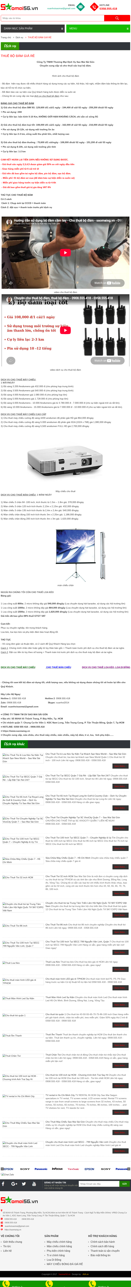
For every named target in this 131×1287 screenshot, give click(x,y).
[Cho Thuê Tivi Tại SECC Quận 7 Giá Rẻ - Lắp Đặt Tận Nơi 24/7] (23, 778)
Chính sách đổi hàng (102, 1246)
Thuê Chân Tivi (53, 1054)
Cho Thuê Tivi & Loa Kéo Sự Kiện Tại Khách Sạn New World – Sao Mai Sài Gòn (86, 754)
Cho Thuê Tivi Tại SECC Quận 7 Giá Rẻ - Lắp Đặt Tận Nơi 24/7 (78, 775)
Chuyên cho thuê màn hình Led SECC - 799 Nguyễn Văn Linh (77, 1142)
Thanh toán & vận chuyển (105, 1250)
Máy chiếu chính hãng (59, 1241)
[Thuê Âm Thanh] (23, 1036)
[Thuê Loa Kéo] (23, 963)
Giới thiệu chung (12, 1241)
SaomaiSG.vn (64, 1274)
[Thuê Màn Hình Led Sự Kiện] (23, 998)
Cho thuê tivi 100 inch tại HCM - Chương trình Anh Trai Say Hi (77, 1075)
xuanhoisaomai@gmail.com (61, 8)
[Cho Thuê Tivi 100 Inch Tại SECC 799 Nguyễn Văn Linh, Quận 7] (23, 944)
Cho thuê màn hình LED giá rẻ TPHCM (65, 979)
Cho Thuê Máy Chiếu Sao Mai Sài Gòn (65, 1121)
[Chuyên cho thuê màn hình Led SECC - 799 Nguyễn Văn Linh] (23, 1144)
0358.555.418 (108, 8)
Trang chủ (6, 37)
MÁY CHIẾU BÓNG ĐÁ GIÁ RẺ (65, 1264)
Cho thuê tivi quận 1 (56, 1014)
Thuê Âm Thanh (54, 1034)
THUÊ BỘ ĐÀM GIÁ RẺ (39, 37)
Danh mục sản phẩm (18, 28)
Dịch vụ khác (14, 744)
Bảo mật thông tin (100, 1255)
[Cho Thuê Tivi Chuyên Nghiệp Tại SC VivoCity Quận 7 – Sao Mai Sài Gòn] (23, 820)
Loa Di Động (54, 1259)
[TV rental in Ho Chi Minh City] (23, 1096)
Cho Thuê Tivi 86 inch (57, 924)
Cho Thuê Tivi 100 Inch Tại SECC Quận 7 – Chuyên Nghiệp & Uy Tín (80, 837)
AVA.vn (86, 1274)
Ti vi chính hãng (56, 1255)
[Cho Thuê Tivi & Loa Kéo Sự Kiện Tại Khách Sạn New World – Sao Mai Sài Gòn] (23, 758)
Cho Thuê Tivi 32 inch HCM (59, 876)
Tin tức (7, 1246)
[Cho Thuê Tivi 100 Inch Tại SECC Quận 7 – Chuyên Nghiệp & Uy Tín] (23, 840)
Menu (73, 28)
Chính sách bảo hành (103, 1241)
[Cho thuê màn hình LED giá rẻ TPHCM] (23, 981)
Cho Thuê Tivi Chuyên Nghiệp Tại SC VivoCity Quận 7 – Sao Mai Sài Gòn (83, 817)
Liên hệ (7, 1250)
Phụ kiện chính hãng (58, 1250)
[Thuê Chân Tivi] (23, 1056)
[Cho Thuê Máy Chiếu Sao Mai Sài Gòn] (23, 1124)
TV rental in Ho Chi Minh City (60, 1095)
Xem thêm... (120, 766)
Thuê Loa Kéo (53, 962)
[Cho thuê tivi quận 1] (23, 1015)
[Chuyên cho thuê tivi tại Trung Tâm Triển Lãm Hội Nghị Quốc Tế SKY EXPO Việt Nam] (23, 907)
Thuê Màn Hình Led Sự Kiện (60, 997)
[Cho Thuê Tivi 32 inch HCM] (23, 877)
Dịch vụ (19, 37)
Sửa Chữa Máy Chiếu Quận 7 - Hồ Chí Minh (68, 858)
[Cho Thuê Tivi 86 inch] (23, 926)
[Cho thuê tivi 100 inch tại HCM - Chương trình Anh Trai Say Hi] (23, 1077)
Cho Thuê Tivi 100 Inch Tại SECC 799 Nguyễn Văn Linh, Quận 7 (78, 941)
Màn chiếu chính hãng (59, 1246)
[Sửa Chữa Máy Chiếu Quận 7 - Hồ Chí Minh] (23, 860)
